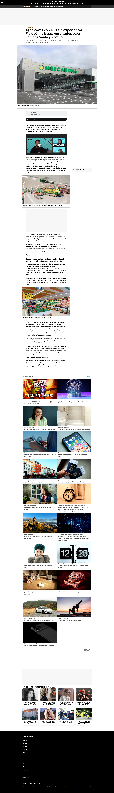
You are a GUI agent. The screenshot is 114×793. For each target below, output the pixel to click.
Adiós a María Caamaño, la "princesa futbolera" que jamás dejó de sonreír (66, 703)
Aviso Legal (33, 786)
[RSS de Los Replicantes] (24, 783)
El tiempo (25, 770)
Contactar (45, 786)
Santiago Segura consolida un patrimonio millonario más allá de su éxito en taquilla (83, 703)
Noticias (33, 3)
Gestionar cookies (71, 786)
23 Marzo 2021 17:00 (35, 114)
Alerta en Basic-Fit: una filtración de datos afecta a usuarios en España (30, 722)
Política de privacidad (52, 786)
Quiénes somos (26, 786)
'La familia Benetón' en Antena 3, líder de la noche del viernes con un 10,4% (46, 6)
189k (28, 783)
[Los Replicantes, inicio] (57, 1)
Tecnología (75, 3)
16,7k (32, 783)
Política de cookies (62, 786)
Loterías (25, 774)
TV (60, 3)
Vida (81, 3)
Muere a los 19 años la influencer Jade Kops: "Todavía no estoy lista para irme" (30, 703)
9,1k (37, 783)
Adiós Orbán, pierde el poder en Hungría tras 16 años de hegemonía (65, 722)
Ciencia (52, 3)
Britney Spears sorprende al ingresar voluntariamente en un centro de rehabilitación (48, 722)
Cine (57, 3)
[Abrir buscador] (110, 2)
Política (39, 3)
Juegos (69, 3)
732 (41, 783)
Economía (46, 3)
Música (64, 3)
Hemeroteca (26, 777)
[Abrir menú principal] (2, 2)
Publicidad (39, 786)
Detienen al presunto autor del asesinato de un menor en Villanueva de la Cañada (84, 722)
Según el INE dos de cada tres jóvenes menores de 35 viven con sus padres (48, 703)
